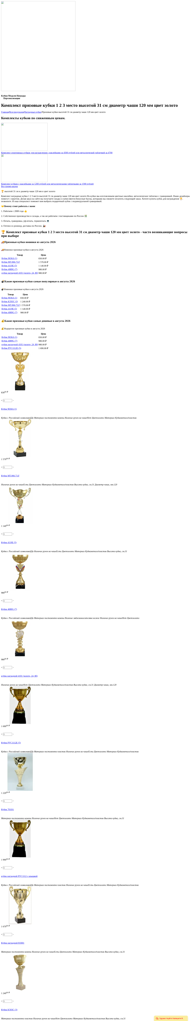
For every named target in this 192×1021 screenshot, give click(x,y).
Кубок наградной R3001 (12, 943)
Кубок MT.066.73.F (11, 262)
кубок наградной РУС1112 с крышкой (19, 876)
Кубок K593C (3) (10, 301)
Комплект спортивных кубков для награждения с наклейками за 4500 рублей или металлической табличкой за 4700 (56, 152)
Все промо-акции (9, 186)
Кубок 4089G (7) (9, 269)
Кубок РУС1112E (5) (11, 348)
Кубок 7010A (7, 809)
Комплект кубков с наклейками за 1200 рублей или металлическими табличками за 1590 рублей (47, 184)
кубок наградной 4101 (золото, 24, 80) (20, 273)
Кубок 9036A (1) (9, 258)
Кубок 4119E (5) (9, 265)
